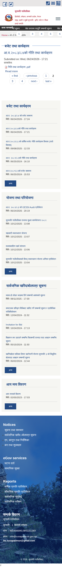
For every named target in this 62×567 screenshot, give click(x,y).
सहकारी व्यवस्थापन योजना (16, 233)
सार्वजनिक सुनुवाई (13, 496)
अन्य (10, 183)
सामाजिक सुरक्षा (12, 468)
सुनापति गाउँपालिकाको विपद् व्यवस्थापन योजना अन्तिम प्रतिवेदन (31, 259)
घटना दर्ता (9, 463)
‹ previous (31, 75)
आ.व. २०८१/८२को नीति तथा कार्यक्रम (21, 158)
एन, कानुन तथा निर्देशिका (17, 440)
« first (15, 75)
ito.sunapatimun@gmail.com (19, 540)
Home (5, 35)
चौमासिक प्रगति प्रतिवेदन (17, 491)
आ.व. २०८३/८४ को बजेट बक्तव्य (19, 115)
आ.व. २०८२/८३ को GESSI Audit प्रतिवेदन (24, 207)
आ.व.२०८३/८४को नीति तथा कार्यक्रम (28, 53)
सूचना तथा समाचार (14, 430)
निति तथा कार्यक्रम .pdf (19, 67)
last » (48, 81)
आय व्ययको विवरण (13, 394)
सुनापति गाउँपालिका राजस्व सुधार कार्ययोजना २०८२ (26, 220)
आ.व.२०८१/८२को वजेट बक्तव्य (18, 171)
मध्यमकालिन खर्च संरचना (15, 246)
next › (34, 81)
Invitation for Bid (14, 324)
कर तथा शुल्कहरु (13, 445)
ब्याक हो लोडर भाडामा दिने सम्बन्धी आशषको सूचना (25, 295)
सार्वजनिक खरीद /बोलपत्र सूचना (20, 435)
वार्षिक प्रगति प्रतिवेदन (16, 486)
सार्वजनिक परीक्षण (13, 501)
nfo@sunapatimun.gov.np (23, 536)
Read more (11, 71)
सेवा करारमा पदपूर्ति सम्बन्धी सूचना (36, 28)
